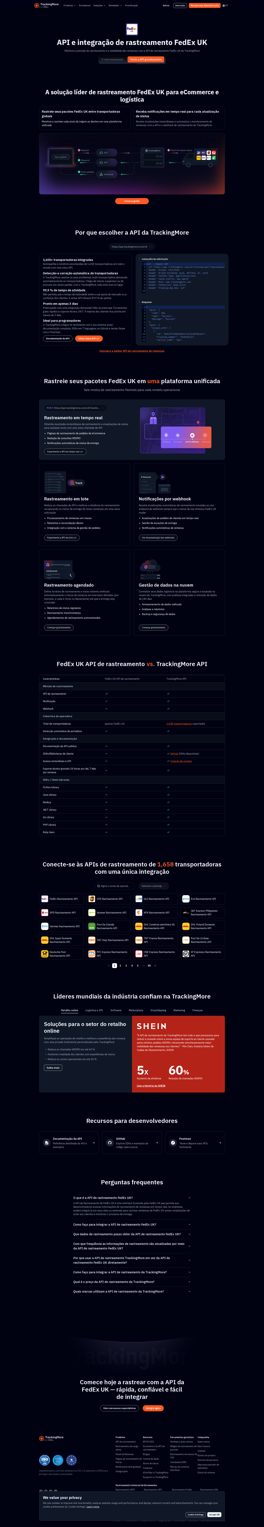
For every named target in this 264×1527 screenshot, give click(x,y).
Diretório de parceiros (208, 1460)
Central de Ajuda (151, 1458)
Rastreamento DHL (209, 1489)
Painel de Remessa (125, 1454)
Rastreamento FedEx (182, 1489)
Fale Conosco (204, 1446)
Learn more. (93, 1506)
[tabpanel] (132, 1054)
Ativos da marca (150, 1463)
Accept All (214, 1514)
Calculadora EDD (178, 1462)
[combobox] (153, 886)
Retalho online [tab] (69, 1010)
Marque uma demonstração (205, 5)
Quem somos (204, 1441)
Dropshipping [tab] (158, 1010)
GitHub (174, 753)
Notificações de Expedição (128, 1466)
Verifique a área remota (181, 1441)
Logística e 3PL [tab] (94, 1010)
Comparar (147, 1468)
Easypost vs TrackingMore (155, 1477)
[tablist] (132, 1010)
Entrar (166, 5)
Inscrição (180, 5)
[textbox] (203, 277)
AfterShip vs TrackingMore (155, 1472)
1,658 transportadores (179, 723)
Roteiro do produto (207, 1455)
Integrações (122, 1471)
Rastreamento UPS (153, 1489)
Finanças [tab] (198, 1010)
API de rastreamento (126, 1441)
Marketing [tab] (179, 1010)
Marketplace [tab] (136, 1010)
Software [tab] (115, 1010)
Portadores (84, 5)
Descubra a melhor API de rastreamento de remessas (132, 350)
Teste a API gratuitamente (146, 59)
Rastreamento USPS (125, 1489)
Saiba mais (53, 1067)
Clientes (201, 1451)
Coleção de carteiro (181, 761)
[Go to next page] (155, 965)
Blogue (146, 1454)
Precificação (131, 5)
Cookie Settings (196, 1514)
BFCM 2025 (148, 1441)
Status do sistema (206, 1472)
